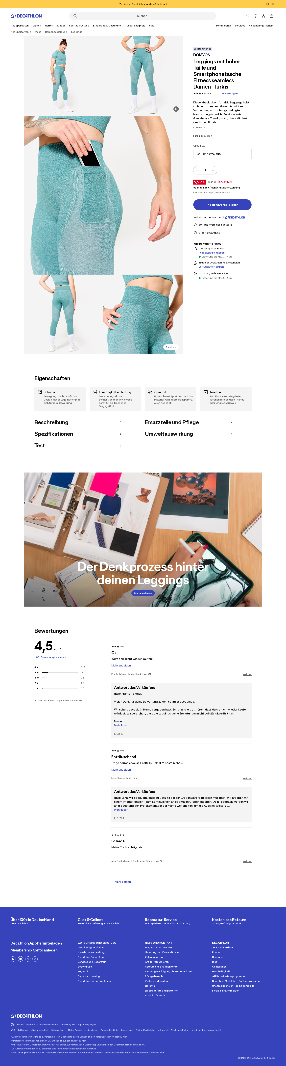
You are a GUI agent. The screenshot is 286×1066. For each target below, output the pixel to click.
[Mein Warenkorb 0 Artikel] (271, 16)
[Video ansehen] (176, 109)
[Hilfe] (256, 16)
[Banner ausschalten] (267, 4)
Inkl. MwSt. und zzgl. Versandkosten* (211, 192)
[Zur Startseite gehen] (26, 16)
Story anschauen (143, 593)
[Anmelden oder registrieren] (263, 16)
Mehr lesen (121, 725)
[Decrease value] (197, 170)
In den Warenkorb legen (222, 204)
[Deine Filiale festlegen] (248, 16)
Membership (223, 25)
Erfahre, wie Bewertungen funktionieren (56, 700)
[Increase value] (213, 170)
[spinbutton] (205, 170)
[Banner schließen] (272, 4)
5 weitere (171, 347)
